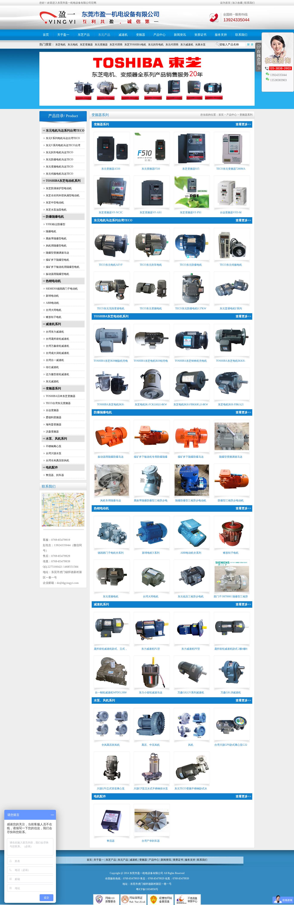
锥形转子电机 (53, 317)
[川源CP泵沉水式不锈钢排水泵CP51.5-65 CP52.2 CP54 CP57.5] (152, 785)
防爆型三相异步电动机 (231, 500)
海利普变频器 (53, 424)
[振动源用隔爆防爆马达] (111, 453)
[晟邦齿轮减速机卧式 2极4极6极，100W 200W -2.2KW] (232, 645)
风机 (190, 744)
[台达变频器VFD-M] (232, 209)
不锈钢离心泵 (53, 446)
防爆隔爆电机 (55, 216)
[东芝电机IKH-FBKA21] (232, 401)
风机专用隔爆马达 (110, 500)
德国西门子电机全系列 (111, 552)
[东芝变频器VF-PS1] (192, 209)
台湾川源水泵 (53, 453)
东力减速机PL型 (150, 648)
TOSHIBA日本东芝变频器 (60, 396)
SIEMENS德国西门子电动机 (62, 288)
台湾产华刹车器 (151, 840)
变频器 (140, 34)
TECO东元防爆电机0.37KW (190, 308)
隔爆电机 (51, 231)
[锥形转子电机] (232, 549)
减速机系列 (53, 324)
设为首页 (225, 2)
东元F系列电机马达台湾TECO (63, 138)
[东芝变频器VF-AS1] (152, 209)
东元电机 (73, 44)
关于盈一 (63, 34)
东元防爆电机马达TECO (59, 159)
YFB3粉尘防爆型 (55, 224)
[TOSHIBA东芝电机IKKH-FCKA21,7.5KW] (232, 357)
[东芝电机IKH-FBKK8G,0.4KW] (192, 401)
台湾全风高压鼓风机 (57, 460)
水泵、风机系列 (56, 438)
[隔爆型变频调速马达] (232, 453)
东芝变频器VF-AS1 (151, 212)
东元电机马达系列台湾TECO (65, 130)
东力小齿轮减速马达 (150, 692)
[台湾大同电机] (152, 593)
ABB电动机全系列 (190, 552)
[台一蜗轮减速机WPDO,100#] (111, 689)
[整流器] (111, 837)
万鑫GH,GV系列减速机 (191, 692)
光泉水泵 (200, 44)
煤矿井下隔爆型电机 (57, 259)
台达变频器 (52, 410)
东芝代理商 (116, 44)
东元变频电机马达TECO (59, 166)
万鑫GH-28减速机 (231, 692)
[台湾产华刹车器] (152, 837)
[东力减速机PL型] (152, 645)
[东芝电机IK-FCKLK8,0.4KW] (152, 401)
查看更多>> (243, 124)
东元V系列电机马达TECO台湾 (63, 145)
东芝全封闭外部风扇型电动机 (62, 195)
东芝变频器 (86, 44)
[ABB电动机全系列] (192, 549)
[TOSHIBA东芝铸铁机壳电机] (192, 357)
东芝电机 (60, 44)
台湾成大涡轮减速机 (57, 353)
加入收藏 (237, 2)
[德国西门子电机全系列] (111, 549)
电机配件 (52, 467)
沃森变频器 (52, 431)
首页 (46, 34)
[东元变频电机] (111, 593)
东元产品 (104, 34)
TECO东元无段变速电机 (110, 308)
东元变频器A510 (110, 168)
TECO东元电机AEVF (111, 264)
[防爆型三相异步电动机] (232, 497)
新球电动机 (52, 295)
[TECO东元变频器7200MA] (232, 165)
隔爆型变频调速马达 (57, 252)
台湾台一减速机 (55, 360)
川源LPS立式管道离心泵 (111, 788)
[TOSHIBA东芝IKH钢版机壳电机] (111, 357)
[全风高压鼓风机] (111, 741)
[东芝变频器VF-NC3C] (111, 209)
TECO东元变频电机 (151, 308)
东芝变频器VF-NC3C (111, 212)
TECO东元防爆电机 (191, 264)
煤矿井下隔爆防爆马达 (191, 456)
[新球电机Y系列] (152, 549)
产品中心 (159, 34)
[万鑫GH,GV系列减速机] (192, 689)
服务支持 (221, 34)
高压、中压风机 (151, 744)
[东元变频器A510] (111, 165)
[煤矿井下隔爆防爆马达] (192, 453)
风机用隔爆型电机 (56, 245)
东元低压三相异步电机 (191, 596)
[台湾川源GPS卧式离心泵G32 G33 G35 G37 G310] (232, 741)
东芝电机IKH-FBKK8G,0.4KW (190, 404)
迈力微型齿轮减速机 (57, 374)
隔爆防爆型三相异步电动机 (190, 500)
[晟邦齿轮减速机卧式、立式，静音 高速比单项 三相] (111, 645)
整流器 (111, 840)
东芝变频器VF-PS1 (190, 212)
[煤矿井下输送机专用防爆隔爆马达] (152, 453)
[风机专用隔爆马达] (111, 497)
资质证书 (200, 34)
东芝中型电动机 (55, 202)
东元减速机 (52, 381)
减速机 (123, 34)
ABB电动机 (52, 302)
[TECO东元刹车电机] (152, 261)
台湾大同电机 (53, 309)
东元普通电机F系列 (231, 308)
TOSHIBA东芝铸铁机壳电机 (191, 360)
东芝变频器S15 (190, 168)
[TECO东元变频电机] (152, 305)
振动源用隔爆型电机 (57, 274)
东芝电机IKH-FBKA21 (231, 404)
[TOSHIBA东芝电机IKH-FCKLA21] (111, 401)
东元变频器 (101, 44)
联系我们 (249, 2)
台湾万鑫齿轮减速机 (57, 345)
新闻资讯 (180, 34)
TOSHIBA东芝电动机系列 (63, 180)
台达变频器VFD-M (230, 212)
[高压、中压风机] (152, 741)
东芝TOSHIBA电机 (135, 44)
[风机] (192, 741)
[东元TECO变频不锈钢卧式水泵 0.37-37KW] (192, 785)
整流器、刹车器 (55, 475)
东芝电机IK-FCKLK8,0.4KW (151, 404)
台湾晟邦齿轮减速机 (57, 338)
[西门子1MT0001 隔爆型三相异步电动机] (232, 593)
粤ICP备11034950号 (147, 889)
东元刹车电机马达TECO (59, 152)
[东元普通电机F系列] (232, 305)
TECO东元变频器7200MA (230, 168)
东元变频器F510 (151, 168)
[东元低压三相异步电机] (192, 593)
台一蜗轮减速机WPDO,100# (111, 692)
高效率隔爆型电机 (56, 238)
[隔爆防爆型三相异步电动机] (192, 497)
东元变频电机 (110, 596)
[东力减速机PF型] (192, 645)
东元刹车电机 (156, 44)
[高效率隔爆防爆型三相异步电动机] (152, 497)
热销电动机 (53, 281)
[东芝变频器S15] (192, 165)
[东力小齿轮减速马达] (152, 689)
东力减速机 (186, 44)
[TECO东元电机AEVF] (111, 261)
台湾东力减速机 (55, 331)
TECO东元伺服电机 (231, 264)
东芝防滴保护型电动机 (59, 188)
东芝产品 (84, 34)
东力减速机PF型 (190, 648)
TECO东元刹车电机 (151, 264)
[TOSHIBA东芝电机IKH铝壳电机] (152, 357)
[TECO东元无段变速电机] (111, 305)
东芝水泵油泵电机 (56, 209)
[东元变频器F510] (152, 165)
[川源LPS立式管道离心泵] (111, 785)
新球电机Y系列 (150, 552)
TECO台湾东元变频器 (58, 403)
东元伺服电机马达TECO (59, 173)
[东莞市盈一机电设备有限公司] (100, 28)
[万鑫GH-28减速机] (232, 689)
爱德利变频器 (53, 417)
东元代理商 (172, 44)
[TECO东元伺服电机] (232, 261)
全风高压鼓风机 (111, 744)
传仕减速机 (52, 367)
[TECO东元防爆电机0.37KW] (192, 305)
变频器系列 (53, 388)
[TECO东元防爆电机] (192, 261)
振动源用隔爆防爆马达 (111, 456)
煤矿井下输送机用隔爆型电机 (62, 266)
